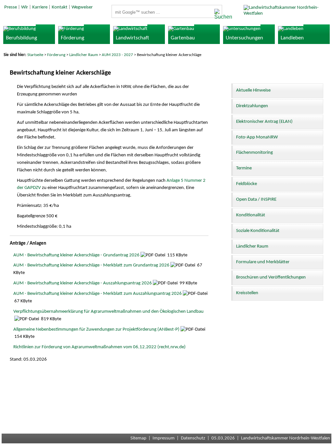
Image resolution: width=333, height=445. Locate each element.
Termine (244, 168)
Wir (24, 7)
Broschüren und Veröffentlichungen (271, 277)
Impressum (164, 438)
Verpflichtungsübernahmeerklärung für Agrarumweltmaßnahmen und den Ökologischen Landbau (108, 311)
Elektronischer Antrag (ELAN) (264, 121)
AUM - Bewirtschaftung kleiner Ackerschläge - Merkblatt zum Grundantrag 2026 (91, 265)
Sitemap (138, 438)
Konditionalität (250, 215)
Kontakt (59, 7)
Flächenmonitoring (254, 152)
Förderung (56, 55)
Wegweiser (82, 7)
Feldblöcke (246, 183)
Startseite (35, 55)
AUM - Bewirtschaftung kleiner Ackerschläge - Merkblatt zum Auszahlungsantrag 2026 (97, 293)
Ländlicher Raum (83, 55)
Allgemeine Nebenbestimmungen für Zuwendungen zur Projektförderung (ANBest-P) (96, 329)
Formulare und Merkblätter (262, 262)
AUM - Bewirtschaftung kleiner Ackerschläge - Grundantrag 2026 (76, 255)
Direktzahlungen (252, 106)
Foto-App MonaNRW (257, 137)
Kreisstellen (247, 293)
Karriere (39, 7)
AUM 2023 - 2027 (117, 55)
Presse (10, 7)
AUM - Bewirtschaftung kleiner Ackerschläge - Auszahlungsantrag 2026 (82, 283)
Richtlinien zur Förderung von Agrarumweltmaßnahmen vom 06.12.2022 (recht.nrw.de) (99, 347)
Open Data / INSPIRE (256, 199)
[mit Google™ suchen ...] (216, 14)
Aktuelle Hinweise (253, 90)
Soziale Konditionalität (257, 230)
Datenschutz (193, 438)
